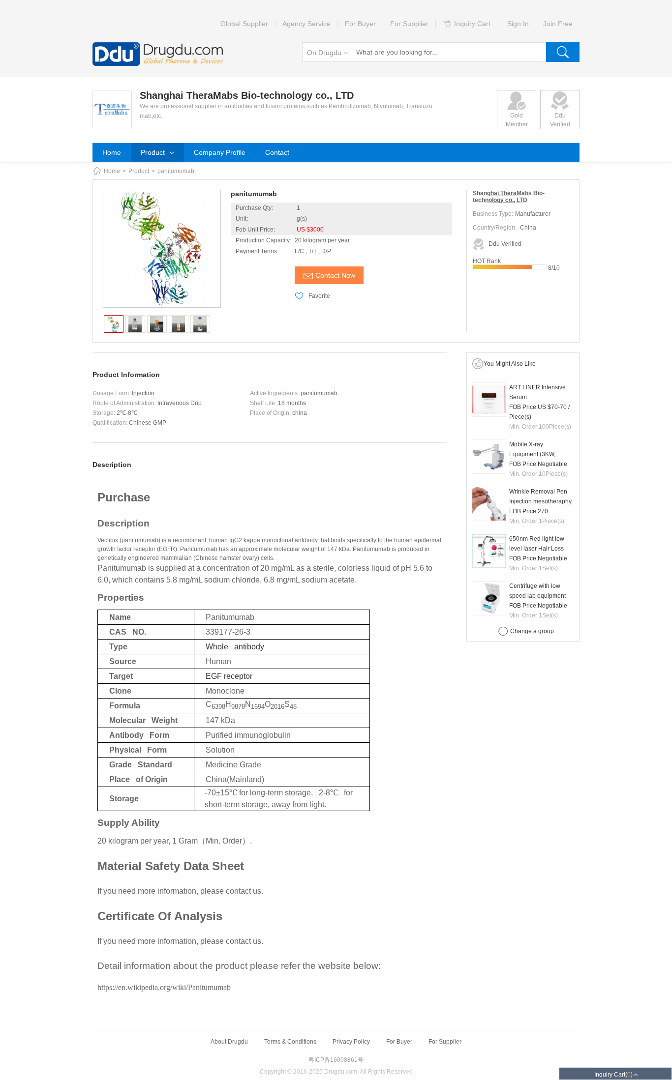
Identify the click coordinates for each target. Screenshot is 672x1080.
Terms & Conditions (290, 1041)
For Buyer (360, 24)
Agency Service (306, 24)
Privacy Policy (351, 1041)
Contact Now (335, 275)
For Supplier (409, 24)
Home (111, 152)
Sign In (518, 24)
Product (154, 152)
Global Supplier (244, 24)
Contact (277, 152)
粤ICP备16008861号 (336, 1059)
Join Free (558, 24)
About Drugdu (229, 1041)
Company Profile (219, 152)
